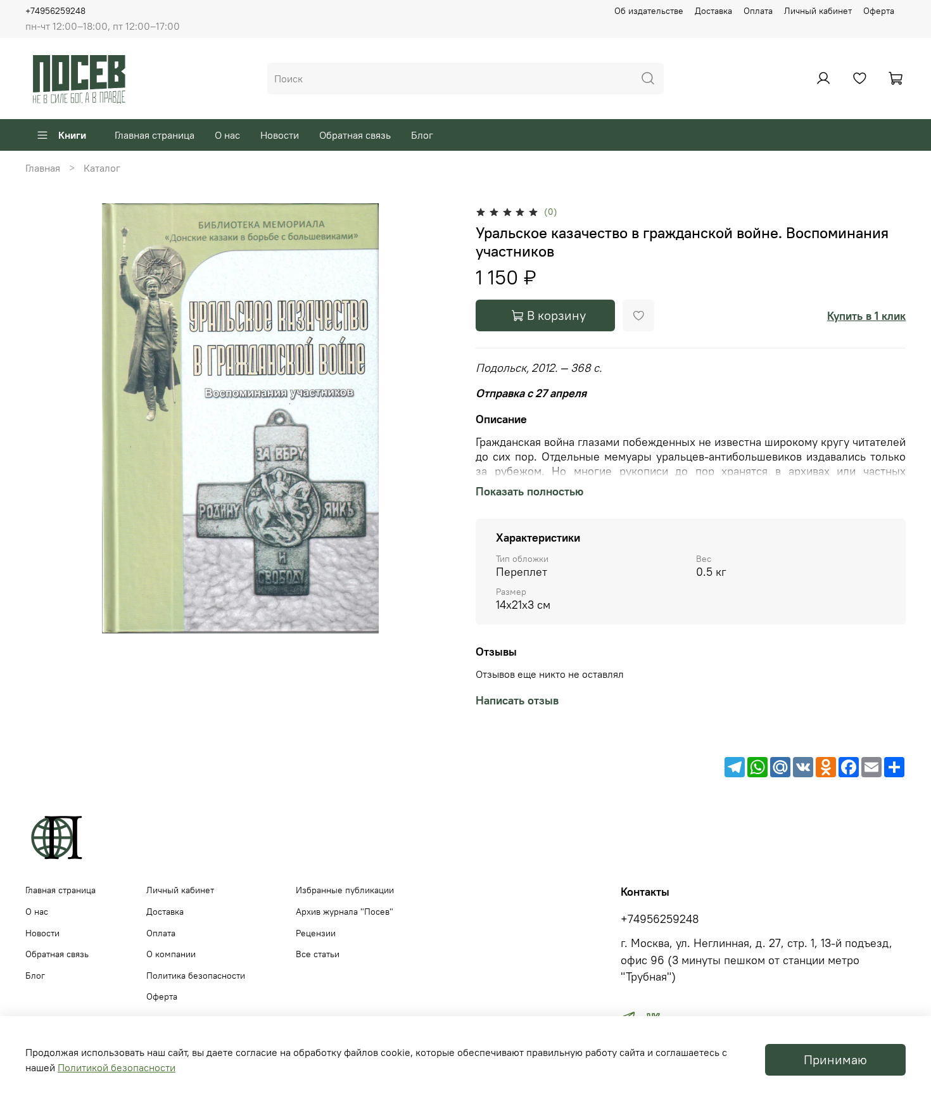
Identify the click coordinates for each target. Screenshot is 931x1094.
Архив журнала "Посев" (344, 911)
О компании (171, 954)
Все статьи (317, 954)
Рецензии (316, 933)
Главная (42, 168)
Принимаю (835, 1059)
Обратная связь (355, 135)
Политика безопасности (195, 975)
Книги (72, 135)
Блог (422, 135)
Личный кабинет (818, 10)
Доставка (713, 10)
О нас (227, 135)
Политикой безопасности (116, 1067)
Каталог (102, 168)
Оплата (758, 10)
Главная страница (154, 135)
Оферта (878, 10)
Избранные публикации (345, 890)
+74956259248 (55, 10)
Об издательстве (648, 10)
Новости (279, 135)
